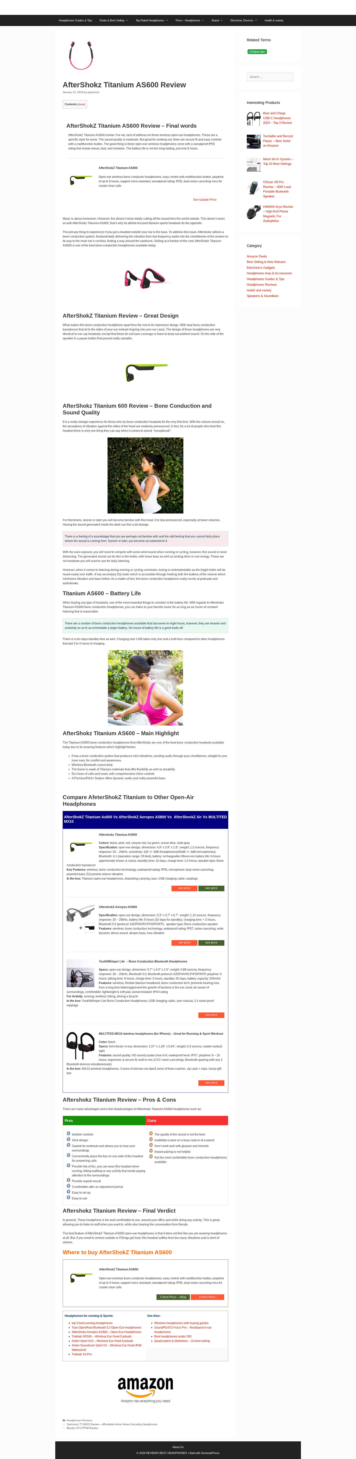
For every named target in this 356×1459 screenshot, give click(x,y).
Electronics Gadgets (261, 267)
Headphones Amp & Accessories (269, 273)
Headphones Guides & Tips (75, 20)
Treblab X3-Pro (82, 1354)
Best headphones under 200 (173, 1336)
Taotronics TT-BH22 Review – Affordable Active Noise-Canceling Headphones (112, 1424)
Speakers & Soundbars (263, 296)
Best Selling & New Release (266, 262)
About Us (178, 1447)
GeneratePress (210, 1453)
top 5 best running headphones (92, 1323)
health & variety (274, 20)
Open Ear (258, 51)
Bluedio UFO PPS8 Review (82, 1428)
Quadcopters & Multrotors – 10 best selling (182, 1340)
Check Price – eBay (173, 1297)
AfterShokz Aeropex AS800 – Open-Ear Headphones (106, 1332)
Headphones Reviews (79, 1420)
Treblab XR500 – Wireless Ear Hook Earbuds (101, 1336)
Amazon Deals (257, 256)
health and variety (259, 290)
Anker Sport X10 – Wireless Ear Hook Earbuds (102, 1340)
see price (211, 888)
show (81, 104)
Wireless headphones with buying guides (181, 1323)
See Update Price (204, 199)
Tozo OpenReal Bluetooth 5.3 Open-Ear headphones (106, 1327)
